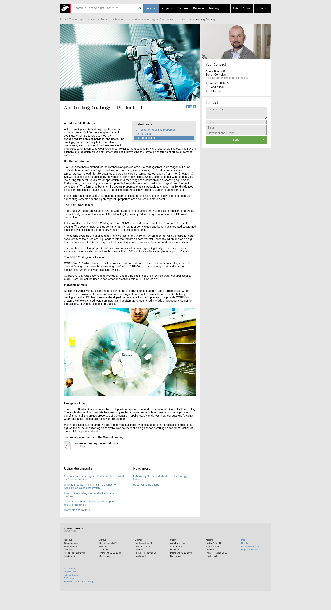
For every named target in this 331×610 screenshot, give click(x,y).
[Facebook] (187, 106)
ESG (235, 8)
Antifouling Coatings (204, 19)
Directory (245, 542)
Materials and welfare (77, 510)
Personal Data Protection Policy (78, 581)
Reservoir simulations (146, 484)
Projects (167, 8)
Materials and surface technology (135, 19)
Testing (214, 8)
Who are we (69, 568)
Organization (70, 571)
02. (143, 133)
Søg (140, 8)
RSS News (69, 578)
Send (236, 139)
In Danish (262, 8)
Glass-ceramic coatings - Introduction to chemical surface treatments (94, 477)
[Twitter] (194, 106)
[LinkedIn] (190, 106)
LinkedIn (215, 91)
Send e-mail (217, 87)
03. (145, 137)
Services (151, 8)
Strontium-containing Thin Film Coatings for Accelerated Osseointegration (90, 486)
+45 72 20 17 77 (219, 83)
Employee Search (249, 549)
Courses (183, 8)
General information (250, 546)
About (247, 8)
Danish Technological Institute (78, 19)
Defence (198, 8)
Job (225, 8)
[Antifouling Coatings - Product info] (65, 8)
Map (243, 539)
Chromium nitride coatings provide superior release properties (90, 502)
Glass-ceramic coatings (174, 19)
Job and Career (71, 574)
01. (155, 129)
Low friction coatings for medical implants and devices (91, 494)
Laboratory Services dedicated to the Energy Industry (160, 477)
